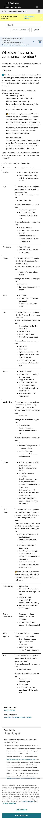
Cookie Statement (28, 801)
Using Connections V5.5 (15, 38)
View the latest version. (29, 17)
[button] (1, 71)
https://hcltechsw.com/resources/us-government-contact (21, 759)
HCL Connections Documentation (14, 11)
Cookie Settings (21, 809)
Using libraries (9, 710)
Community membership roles (12, 43)
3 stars (12, 733)
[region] (21, 799)
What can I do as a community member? (15, 45)
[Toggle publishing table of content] (40, 41)
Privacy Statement (9, 803)
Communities (6, 41)
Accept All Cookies (21, 815)
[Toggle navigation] (37, 7)
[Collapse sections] (34, 41)
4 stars (16, 733)
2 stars (9, 733)
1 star (5, 733)
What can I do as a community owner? (18, 717)
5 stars (19, 733)
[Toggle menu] (39, 11)
